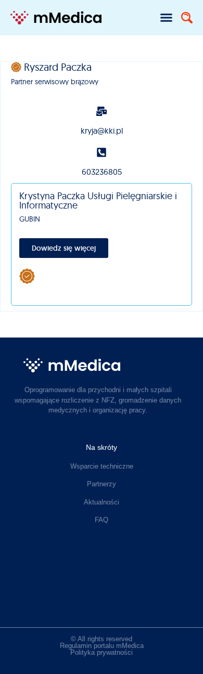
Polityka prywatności (101, 652)
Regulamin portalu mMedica (102, 646)
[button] (166, 18)
